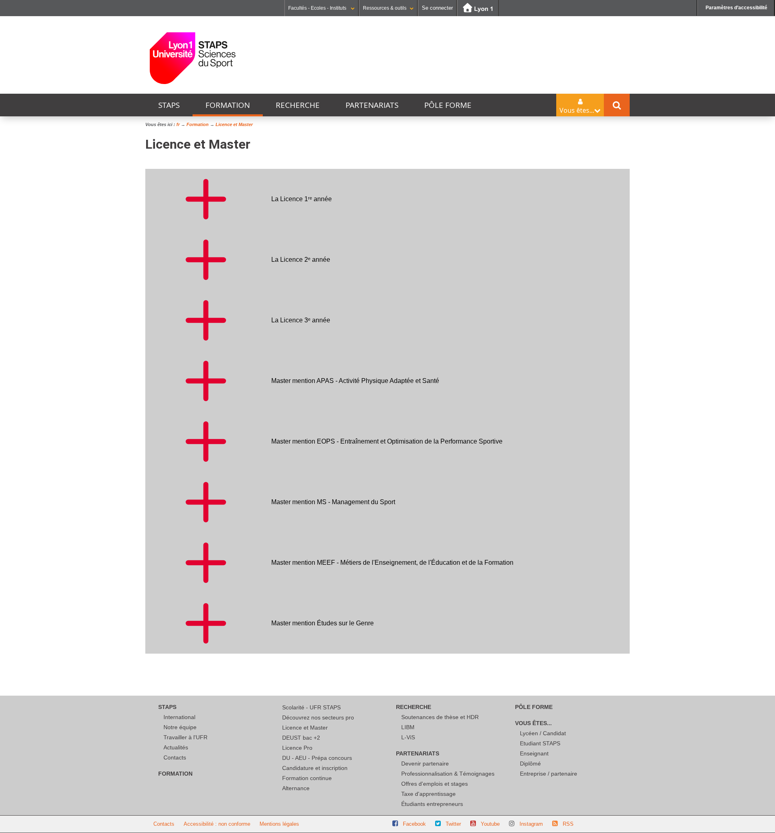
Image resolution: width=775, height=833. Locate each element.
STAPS (169, 105)
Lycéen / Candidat (543, 733)
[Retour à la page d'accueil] (193, 58)
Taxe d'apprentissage (428, 794)
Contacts (174, 757)
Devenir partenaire (425, 763)
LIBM (408, 727)
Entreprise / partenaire (548, 773)
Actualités (175, 747)
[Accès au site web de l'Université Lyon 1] (478, 8)
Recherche (298, 105)
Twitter (453, 824)
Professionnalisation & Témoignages (447, 773)
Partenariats (372, 105)
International (179, 717)
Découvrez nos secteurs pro (318, 717)
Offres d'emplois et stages (434, 783)
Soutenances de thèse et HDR (440, 717)
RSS (568, 824)
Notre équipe (180, 727)
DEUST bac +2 (301, 737)
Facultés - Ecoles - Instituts (318, 8)
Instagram (531, 824)
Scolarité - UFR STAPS (311, 707)
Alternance (296, 788)
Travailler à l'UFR (185, 737)
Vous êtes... (533, 723)
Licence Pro (297, 748)
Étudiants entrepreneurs (432, 804)
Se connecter (437, 8)
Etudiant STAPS (540, 743)
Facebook (414, 824)
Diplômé (530, 763)
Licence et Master (305, 727)
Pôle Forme (447, 105)
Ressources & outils (384, 8)
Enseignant (534, 753)
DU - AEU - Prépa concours (317, 758)
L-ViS (408, 737)
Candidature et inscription (315, 768)
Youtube (490, 824)
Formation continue (307, 778)
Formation (227, 105)
